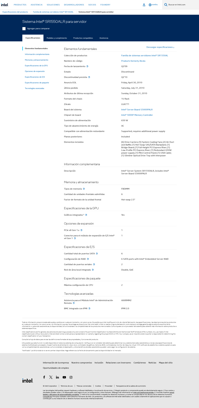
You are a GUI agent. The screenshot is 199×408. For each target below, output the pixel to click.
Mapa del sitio (165, 362)
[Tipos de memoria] (83, 189)
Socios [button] (92, 5)
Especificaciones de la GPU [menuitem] (36, 65)
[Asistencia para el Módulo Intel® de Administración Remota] (73, 303)
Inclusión (99, 362)
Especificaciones (33, 38)
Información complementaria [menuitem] (37, 54)
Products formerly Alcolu (133, 61)
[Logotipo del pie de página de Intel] (27, 380)
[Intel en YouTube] (64, 377)
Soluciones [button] (53, 5)
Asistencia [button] (37, 5)
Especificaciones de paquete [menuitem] (37, 82)
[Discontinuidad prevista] (89, 77)
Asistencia (104, 38)
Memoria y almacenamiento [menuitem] (36, 60)
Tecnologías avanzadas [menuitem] (34, 88)
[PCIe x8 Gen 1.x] (81, 230)
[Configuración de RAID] (87, 259)
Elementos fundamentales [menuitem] (36, 48)
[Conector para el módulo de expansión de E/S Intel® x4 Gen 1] (74, 238)
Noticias (152, 362)
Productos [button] (20, 5)
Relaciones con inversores (118, 362)
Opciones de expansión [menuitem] (35, 71)
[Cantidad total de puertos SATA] (96, 253)
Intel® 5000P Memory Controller (137, 115)
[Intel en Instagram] (71, 377)
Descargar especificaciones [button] (159, 47)
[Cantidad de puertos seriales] (93, 264)
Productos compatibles (83, 38)
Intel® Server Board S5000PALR (137, 109)
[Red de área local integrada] (92, 270)
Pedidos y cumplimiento (57, 38)
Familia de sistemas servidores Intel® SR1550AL (144, 55)
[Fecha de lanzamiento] (87, 66)
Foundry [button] (105, 5)
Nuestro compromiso (81, 362)
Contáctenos (140, 362)
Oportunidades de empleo (56, 368)
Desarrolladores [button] (74, 5)
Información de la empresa (56, 362)
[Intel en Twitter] (51, 377)
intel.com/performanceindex (143, 392)
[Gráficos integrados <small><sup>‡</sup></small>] (86, 215)
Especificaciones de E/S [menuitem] (35, 77)
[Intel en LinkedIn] (57, 377)
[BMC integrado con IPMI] (89, 308)
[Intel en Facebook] (44, 377)
